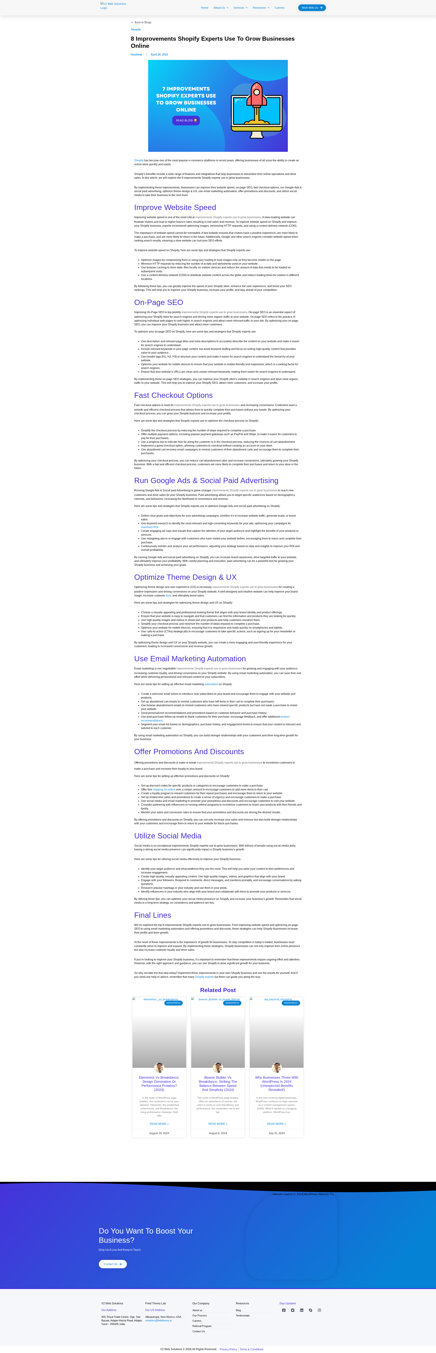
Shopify (138, 160)
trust (168, 595)
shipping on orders (164, 789)
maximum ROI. (150, 527)
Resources (259, 7)
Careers (279, 7)
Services (238, 7)
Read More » (159, 1123)
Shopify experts (204, 976)
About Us (219, 7)
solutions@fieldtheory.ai (158, 1320)
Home (204, 7)
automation (211, 684)
